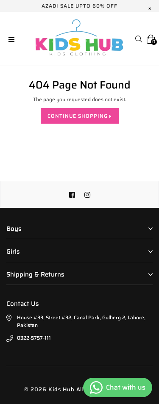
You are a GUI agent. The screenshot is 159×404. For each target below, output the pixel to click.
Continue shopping (78, 116)
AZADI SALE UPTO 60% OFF (79, 6)
